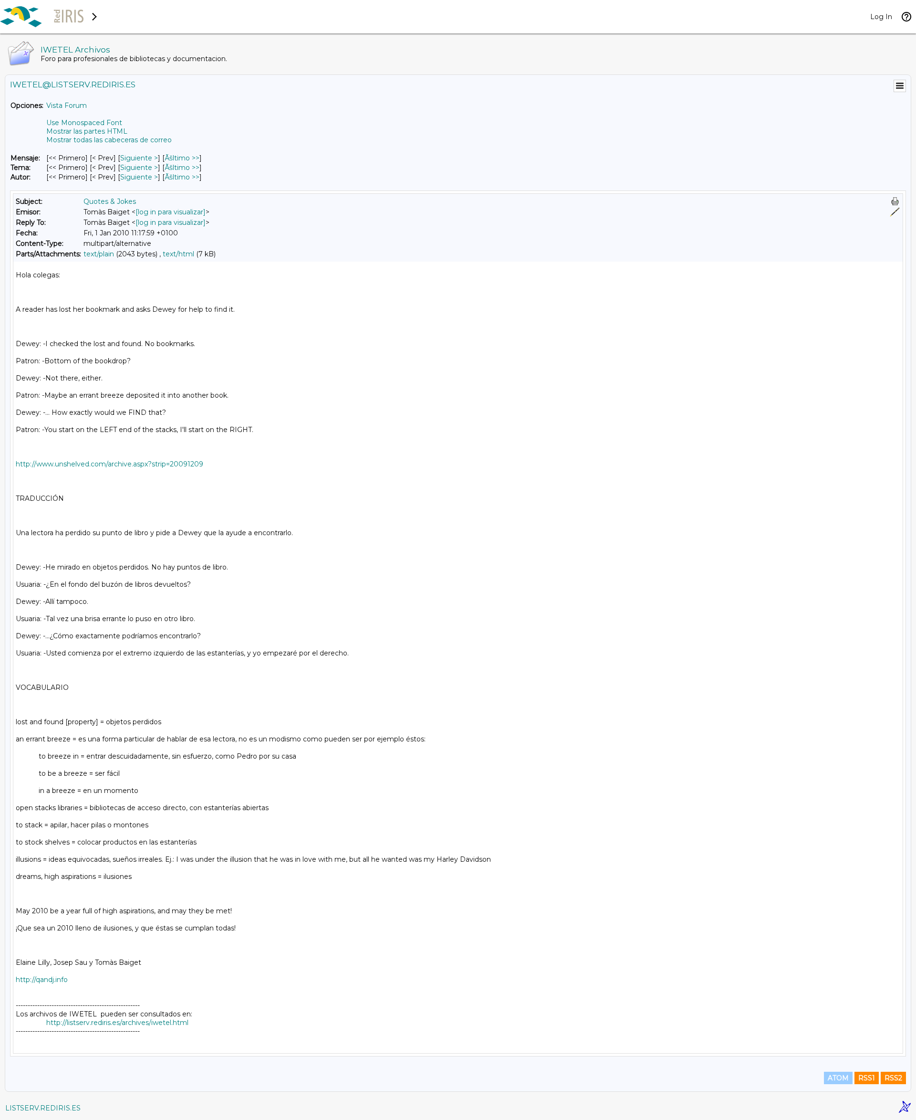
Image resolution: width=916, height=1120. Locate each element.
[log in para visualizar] (170, 212)
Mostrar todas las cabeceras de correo (109, 140)
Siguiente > (139, 158)
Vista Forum (66, 105)
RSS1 (866, 1078)
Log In (881, 16)
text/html (178, 254)
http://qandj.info (42, 979)
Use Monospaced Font (84, 122)
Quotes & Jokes (109, 201)
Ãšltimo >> (182, 158)
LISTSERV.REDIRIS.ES (43, 1108)
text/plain (98, 254)
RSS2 (893, 1078)
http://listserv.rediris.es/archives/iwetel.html (117, 1022)
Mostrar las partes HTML (86, 131)
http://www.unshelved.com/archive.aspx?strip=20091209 (109, 464)
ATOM (838, 1078)
